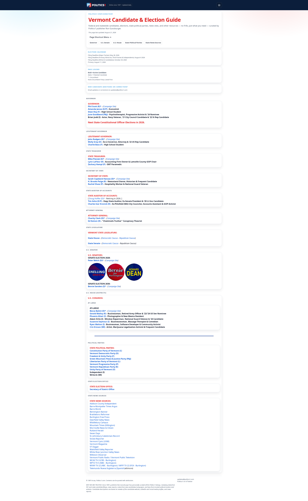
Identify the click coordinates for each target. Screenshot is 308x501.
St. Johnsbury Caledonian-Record (105, 436)
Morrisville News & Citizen (101, 428)
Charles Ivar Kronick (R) (99, 204)
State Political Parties (133, 43)
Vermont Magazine (98, 444)
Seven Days (95, 433)
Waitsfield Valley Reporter (101, 449)
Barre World (95, 409)
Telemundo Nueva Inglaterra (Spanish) (107, 468)
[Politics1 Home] (96, 5)
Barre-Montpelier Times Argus (103, 406)
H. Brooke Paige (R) (97, 181)
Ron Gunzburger (113, 28)
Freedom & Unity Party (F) (102, 356)
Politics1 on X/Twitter (184, 481)
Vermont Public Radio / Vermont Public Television (112, 457)
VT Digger (94, 446)
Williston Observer (98, 455)
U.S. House (117, 43)
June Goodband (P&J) (98, 114)
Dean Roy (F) (94, 111)
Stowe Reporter (97, 438)
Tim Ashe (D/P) (95, 201)
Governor (93, 43)
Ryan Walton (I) (97, 324)
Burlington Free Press (99, 417)
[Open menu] (219, 5)
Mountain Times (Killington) (102, 425)
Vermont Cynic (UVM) (99, 441)
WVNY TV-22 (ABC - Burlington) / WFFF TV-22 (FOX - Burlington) (118, 465)
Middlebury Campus (99, 422)
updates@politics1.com (119, 90)
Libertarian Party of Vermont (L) (105, 361)
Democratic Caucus (110, 238)
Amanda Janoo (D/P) (97, 109)
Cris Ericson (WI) (97, 327)
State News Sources (153, 43)
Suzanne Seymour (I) (99, 321)
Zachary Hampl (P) (96, 164)
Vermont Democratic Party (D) (104, 353)
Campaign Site (109, 106)
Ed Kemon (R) (94, 221)
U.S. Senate (105, 43)
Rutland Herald (96, 430)
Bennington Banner (99, 411)
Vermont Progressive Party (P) (104, 364)
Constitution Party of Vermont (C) (106, 350)
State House (93, 238)
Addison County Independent (103, 403)
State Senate (94, 243)
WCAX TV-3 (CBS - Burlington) (103, 460)
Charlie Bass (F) (95, 144)
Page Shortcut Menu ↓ (101, 37)
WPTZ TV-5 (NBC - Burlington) (103, 463)
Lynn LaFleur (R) (95, 161)
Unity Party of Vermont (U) (102, 369)
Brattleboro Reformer (100, 414)
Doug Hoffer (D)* (97, 198)
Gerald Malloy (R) (98, 313)
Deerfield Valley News (99, 420)
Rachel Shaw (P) (95, 184)
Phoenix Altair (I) (98, 316)
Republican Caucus (127, 238)
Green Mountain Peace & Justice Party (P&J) (110, 358)
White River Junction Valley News (104, 452)
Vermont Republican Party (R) (104, 367)
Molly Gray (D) (94, 142)
